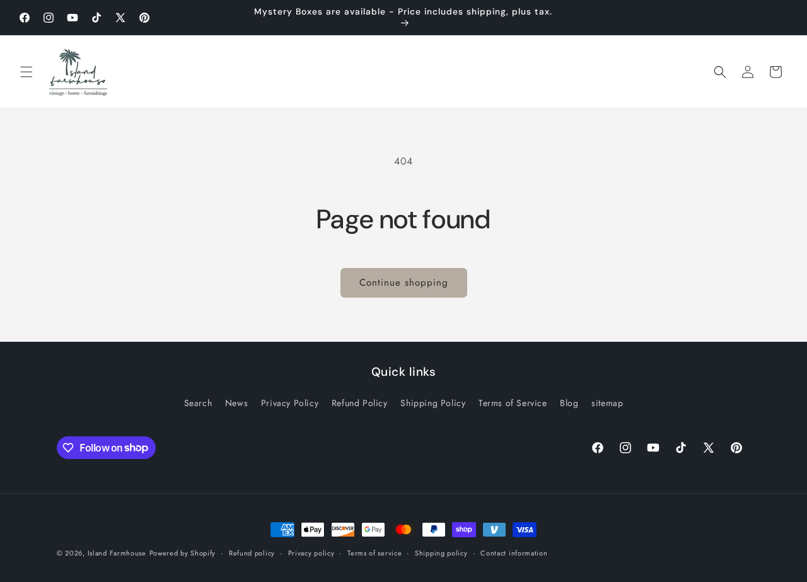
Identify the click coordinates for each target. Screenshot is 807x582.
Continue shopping (403, 282)
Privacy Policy (289, 403)
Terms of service (374, 552)
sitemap (607, 403)
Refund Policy (360, 403)
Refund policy (252, 552)
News (236, 403)
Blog (569, 403)
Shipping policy (441, 552)
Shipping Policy (432, 403)
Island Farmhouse (117, 553)
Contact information (513, 552)
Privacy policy (311, 552)
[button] (26, 72)
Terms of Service (513, 403)
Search (198, 403)
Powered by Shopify (182, 553)
